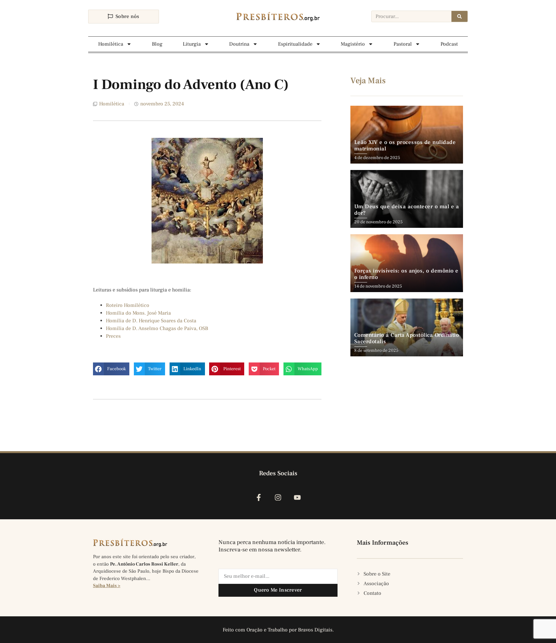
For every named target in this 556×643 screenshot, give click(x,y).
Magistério (353, 44)
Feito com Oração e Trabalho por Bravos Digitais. (278, 630)
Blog (157, 44)
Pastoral (403, 44)
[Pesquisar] (459, 16)
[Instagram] (277, 497)
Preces (113, 336)
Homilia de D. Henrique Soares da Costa (151, 320)
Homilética (110, 44)
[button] (111, 368)
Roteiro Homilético (127, 305)
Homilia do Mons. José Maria (138, 313)
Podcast (449, 44)
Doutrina (239, 44)
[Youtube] (297, 497)
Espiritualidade (295, 44)
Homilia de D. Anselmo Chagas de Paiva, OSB (157, 328)
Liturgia (192, 44)
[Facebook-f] (258, 497)
